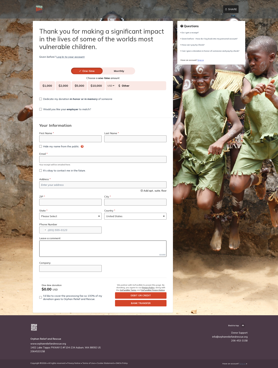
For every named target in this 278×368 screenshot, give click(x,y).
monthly (119, 71)
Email (42, 153)
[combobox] (43, 230)
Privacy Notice (73, 363)
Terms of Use (88, 363)
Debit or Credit (141, 295)
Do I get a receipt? (190, 32)
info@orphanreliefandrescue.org (230, 336)
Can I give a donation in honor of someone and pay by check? (210, 51)
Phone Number (48, 224)
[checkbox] (75, 99)
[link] (39, 9)
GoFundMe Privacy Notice (153, 290)
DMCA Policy (122, 363)
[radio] (88, 71)
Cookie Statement (105, 363)
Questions (191, 26)
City (106, 196)
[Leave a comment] (102, 249)
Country (108, 210)
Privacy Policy (148, 287)
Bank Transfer (141, 303)
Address (44, 179)
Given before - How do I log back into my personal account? (209, 38)
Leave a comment (49, 238)
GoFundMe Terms (128, 290)
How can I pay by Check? (193, 45)
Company (45, 262)
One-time (88, 71)
